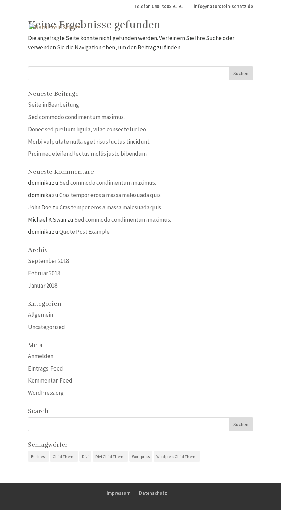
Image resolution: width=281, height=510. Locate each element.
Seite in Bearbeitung (53, 104)
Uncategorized (46, 327)
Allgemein (40, 314)
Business (38, 456)
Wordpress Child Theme (176, 456)
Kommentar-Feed (50, 380)
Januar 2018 (42, 285)
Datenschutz (153, 493)
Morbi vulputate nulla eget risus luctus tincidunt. (89, 141)
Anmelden (40, 356)
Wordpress (141, 456)
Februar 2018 (44, 273)
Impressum (119, 493)
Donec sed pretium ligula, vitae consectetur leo (87, 129)
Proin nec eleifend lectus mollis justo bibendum (87, 153)
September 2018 (48, 261)
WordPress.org (46, 393)
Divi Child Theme (110, 456)
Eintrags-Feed (45, 368)
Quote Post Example (84, 231)
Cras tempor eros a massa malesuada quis (110, 195)
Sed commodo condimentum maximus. (76, 117)
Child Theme (64, 456)
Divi (85, 456)
